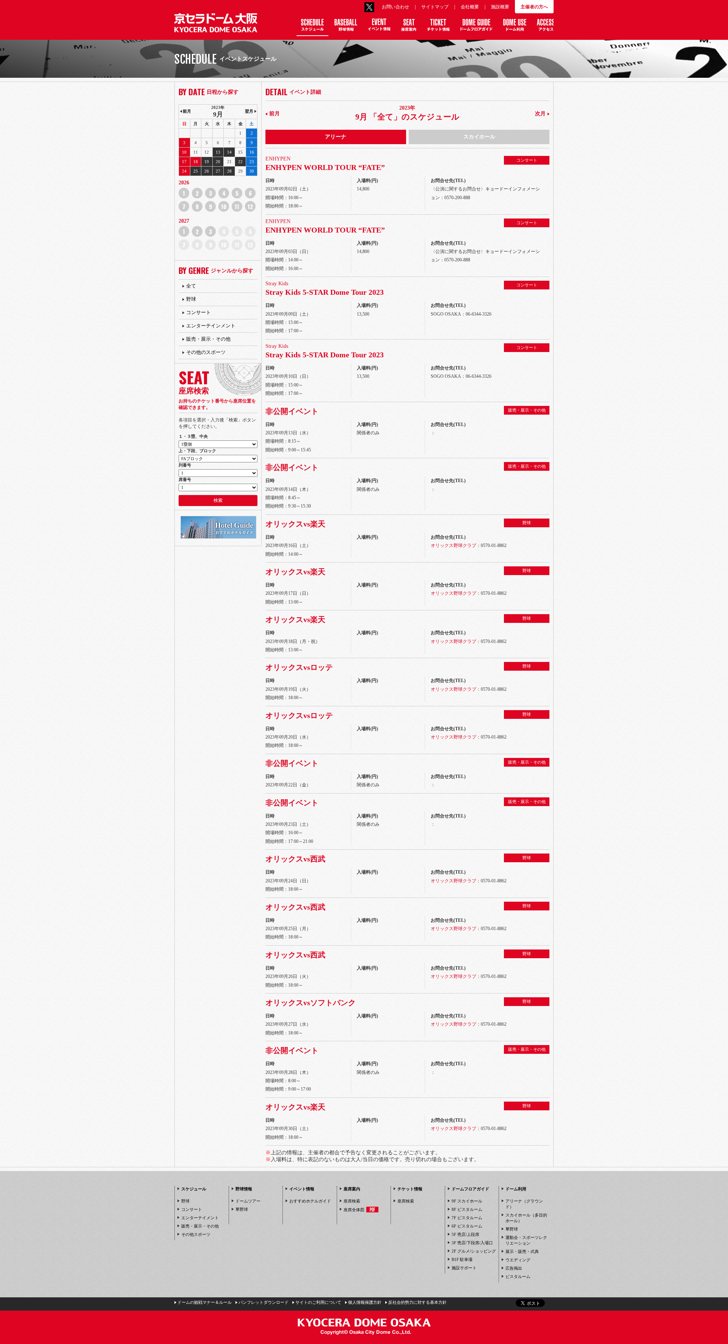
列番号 (185, 465)
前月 (274, 113)
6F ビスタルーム (467, 1226)
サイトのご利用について (318, 1302)
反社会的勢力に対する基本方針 (417, 1302)
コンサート (198, 312)
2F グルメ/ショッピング (474, 1251)
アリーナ (335, 137)
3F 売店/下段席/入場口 (472, 1242)
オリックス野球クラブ (453, 545)
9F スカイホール (467, 1201)
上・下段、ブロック (197, 450)
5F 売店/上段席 (465, 1234)
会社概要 (470, 6)
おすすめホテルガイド (310, 1201)
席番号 (185, 479)
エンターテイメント (200, 1217)
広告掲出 (513, 1268)
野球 (191, 299)
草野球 (241, 1209)
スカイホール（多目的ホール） (526, 1218)
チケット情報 (409, 1189)
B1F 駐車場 (462, 1259)
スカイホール (479, 137)
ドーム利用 (515, 1189)
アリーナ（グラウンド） (524, 1204)
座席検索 (352, 1201)
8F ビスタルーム (467, 1209)
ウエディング (517, 1260)
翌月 (249, 111)
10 (223, 206)
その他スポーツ (195, 1234)
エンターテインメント (210, 326)
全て (191, 286)
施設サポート (464, 1267)
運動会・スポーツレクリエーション (526, 1240)
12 (250, 206)
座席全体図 (354, 1209)
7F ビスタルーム (467, 1217)
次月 (540, 113)
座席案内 (352, 1189)
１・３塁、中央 (193, 436)
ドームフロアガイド (470, 1189)
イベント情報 (301, 1189)
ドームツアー (247, 1201)
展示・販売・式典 (522, 1251)
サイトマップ (435, 6)
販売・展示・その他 (208, 339)
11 (237, 206)
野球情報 (243, 1189)
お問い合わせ (395, 6)
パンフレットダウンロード (263, 1302)
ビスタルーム (517, 1276)
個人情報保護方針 (364, 1302)
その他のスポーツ (206, 352)
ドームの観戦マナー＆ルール (204, 1302)
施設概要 (500, 6)
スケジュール (193, 1189)
